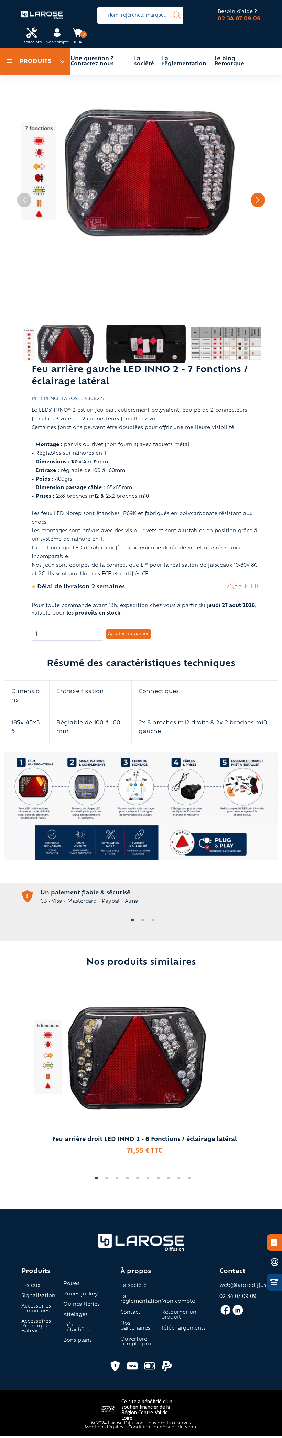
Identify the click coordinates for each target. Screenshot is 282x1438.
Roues (71, 1284)
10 (187, 1178)
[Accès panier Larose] (77, 35)
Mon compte (178, 1301)
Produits (35, 61)
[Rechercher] (177, 15)
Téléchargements (183, 1328)
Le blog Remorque (229, 61)
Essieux (30, 1285)
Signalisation (38, 1296)
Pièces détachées (76, 1328)
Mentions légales (104, 1427)
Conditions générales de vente (163, 1427)
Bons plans (77, 1340)
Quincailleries (81, 1304)
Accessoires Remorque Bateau (36, 1326)
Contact (130, 1312)
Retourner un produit (178, 1315)
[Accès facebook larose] (225, 1313)
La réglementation (184, 61)
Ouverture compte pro (135, 1342)
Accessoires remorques (36, 1309)
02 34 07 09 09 (239, 19)
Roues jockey (80, 1294)
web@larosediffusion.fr (249, 1285)
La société (144, 61)
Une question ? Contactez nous (92, 61)
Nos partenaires (135, 1326)
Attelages (75, 1315)
